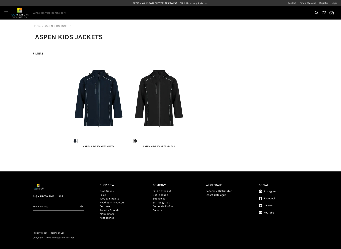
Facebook (270, 198)
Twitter (268, 205)
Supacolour (159, 198)
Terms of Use (57, 232)
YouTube (269, 212)
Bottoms (105, 206)
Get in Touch (160, 194)
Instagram (270, 191)
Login (334, 3)
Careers (157, 210)
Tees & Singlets (109, 198)
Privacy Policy (40, 232)
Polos (103, 194)
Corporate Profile (163, 206)
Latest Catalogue (216, 194)
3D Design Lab (161, 202)
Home (36, 26)
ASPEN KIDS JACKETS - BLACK (159, 146)
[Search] (316, 13)
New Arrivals (107, 191)
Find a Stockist (308, 3)
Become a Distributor (218, 191)
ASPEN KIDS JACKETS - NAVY (98, 146)
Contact (292, 3)
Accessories (107, 217)
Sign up (81, 206)
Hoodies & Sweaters (112, 202)
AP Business (107, 213)
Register (323, 3)
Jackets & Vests (110, 210)
